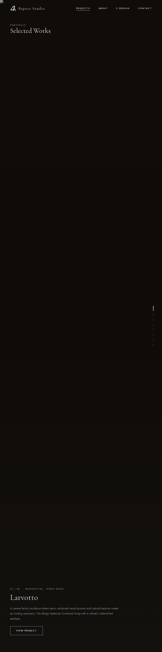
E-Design (123, 8)
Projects (83, 8)
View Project (26, 630)
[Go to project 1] (153, 308)
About (103, 8)
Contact (145, 8)
